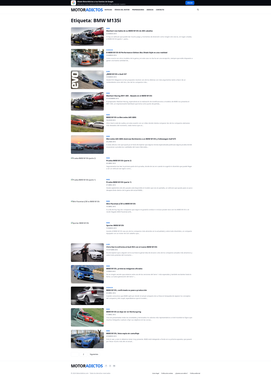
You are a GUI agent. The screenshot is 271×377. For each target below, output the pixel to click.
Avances (150, 10)
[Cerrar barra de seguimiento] (198, 3)
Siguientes (94, 354)
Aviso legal (155, 373)
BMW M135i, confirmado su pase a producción (126, 290)
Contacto (160, 10)
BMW (108, 28)
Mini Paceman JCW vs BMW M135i (121, 203)
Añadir (190, 3)
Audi (108, 71)
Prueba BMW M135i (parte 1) (118, 182)
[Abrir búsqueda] (198, 10)
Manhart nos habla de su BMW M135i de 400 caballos (129, 31)
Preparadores (138, 10)
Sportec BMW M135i (115, 225)
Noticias (108, 10)
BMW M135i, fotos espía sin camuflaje (122, 333)
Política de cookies (167, 373)
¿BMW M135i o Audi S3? (116, 74)
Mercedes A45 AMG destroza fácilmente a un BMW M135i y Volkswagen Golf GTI (141, 139)
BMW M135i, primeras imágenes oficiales (124, 268)
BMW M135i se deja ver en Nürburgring (123, 312)
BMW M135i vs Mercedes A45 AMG (121, 117)
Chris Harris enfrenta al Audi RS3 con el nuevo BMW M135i (131, 247)
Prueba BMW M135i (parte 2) (118, 160)
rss (114, 366)
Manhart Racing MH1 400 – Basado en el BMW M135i (129, 96)
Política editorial (195, 373)
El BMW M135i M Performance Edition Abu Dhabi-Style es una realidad (136, 52)
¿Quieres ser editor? (181, 373)
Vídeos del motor (122, 10)
